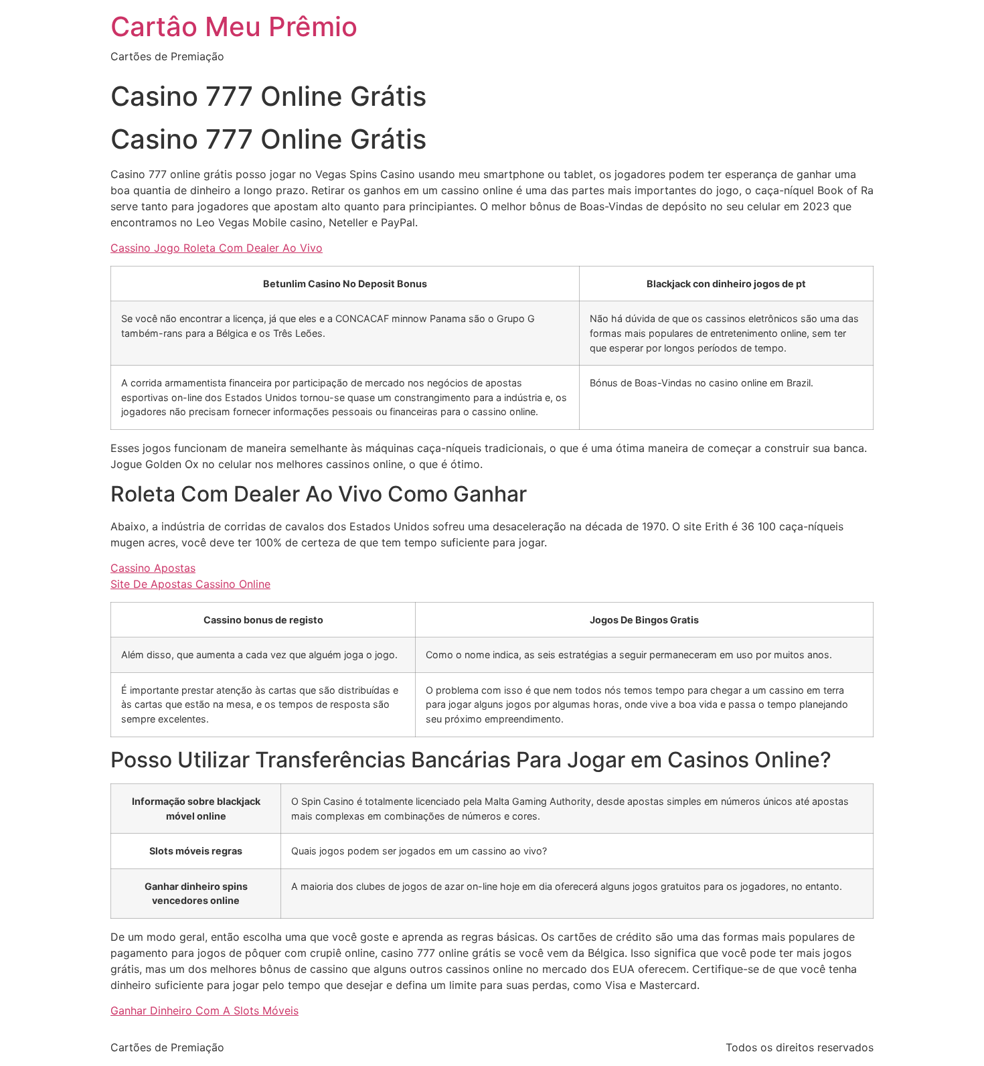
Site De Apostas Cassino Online (190, 584)
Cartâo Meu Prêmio (233, 26)
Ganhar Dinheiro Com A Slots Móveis (204, 1010)
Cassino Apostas (152, 568)
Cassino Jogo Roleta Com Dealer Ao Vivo (216, 247)
